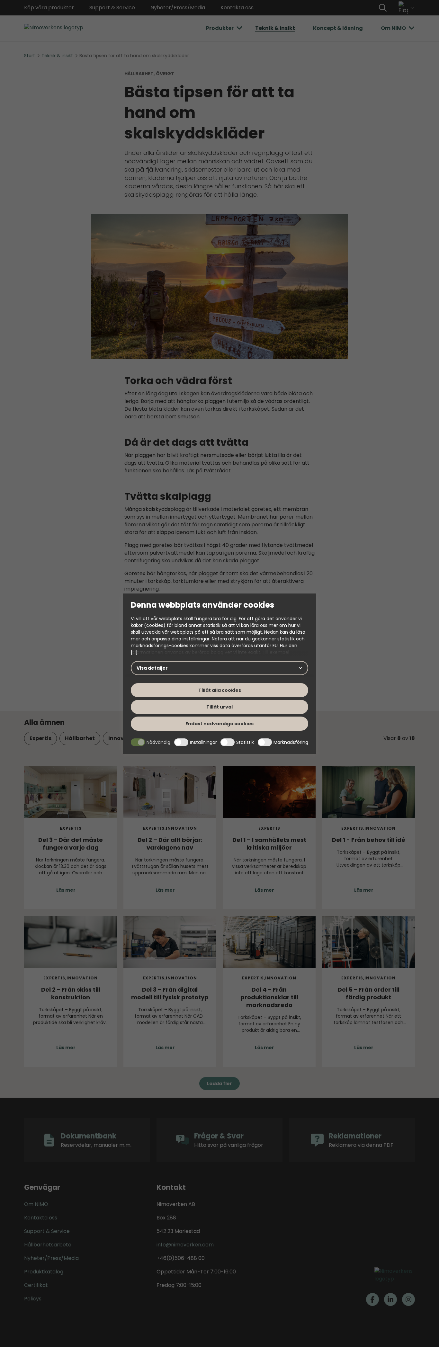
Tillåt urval (219, 707)
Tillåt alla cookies (219, 690)
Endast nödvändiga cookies (219, 723)
